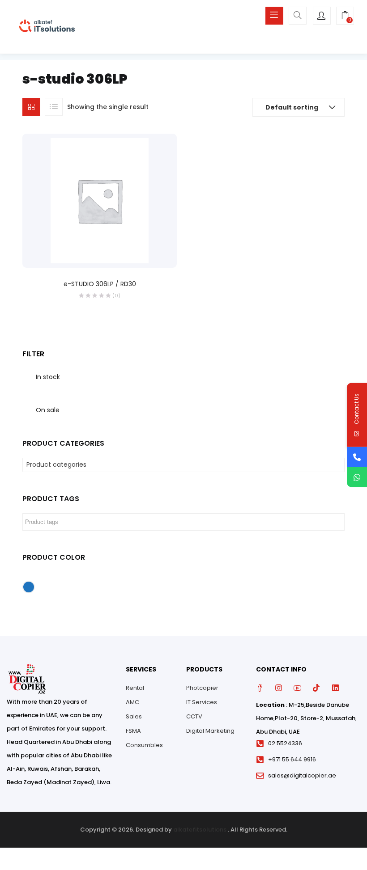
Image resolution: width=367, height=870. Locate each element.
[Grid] (31, 107)
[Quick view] (90, 255)
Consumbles (144, 745)
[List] (54, 107)
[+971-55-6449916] (357, 457)
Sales (134, 716)
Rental (135, 688)
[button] (345, 16)
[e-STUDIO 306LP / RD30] (99, 199)
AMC (132, 702)
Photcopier (202, 688)
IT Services (201, 702)
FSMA (133, 730)
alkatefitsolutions (199, 829)
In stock (48, 376)
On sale (48, 409)
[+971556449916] (357, 477)
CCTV (194, 716)
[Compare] (109, 255)
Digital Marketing (210, 730)
